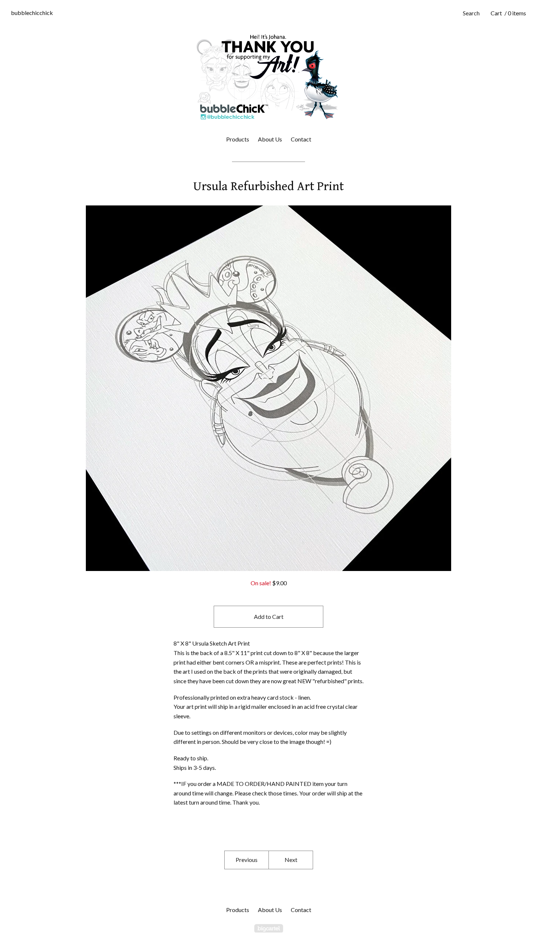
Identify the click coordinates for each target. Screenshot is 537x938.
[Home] (268, 77)
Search (471, 13)
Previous (247, 859)
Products (237, 139)
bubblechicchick (32, 12)
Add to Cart (268, 616)
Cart (508, 13)
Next (291, 859)
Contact (301, 139)
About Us (270, 139)
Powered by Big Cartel (268, 928)
